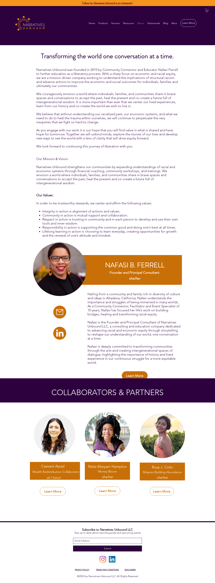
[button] (207, 10)
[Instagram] (103, 559)
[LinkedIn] (112, 559)
